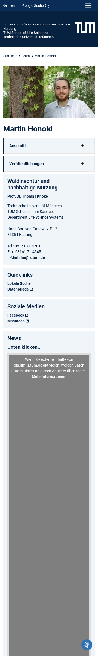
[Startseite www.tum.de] (85, 27)
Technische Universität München (28, 37)
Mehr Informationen (49, 376)
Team (26, 56)
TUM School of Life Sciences (25, 33)
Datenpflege (18, 289)
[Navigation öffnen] (88, 5)
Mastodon (16, 321)
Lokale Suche (19, 283)
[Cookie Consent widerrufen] (86, 644)
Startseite (10, 56)
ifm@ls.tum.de (32, 257)
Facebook (15, 315)
